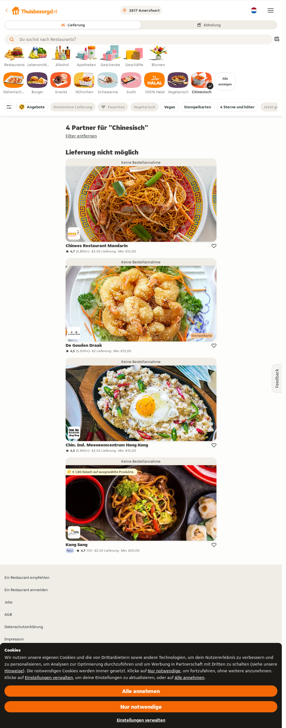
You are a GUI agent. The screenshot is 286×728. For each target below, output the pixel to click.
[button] (31, 10)
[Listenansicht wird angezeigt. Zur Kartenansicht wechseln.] (276, 40)
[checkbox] (14, 83)
